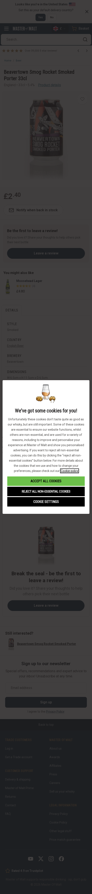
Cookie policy (69, 471)
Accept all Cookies (46, 481)
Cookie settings (46, 502)
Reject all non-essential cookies (46, 491)
